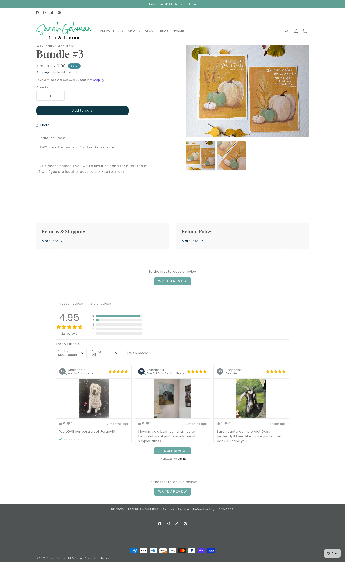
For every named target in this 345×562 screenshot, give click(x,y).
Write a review (172, 281)
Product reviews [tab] (71, 304)
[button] (134, 30)
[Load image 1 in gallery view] (200, 155)
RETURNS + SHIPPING (143, 509)
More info (50, 240)
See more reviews (172, 450)
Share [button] (44, 125)
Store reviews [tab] (101, 304)
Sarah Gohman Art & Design (65, 558)
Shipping (42, 72)
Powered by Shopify (97, 558)
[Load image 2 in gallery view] (231, 155)
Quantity (42, 87)
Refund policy (203, 509)
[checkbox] (139, 353)
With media (138, 353)
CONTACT (226, 509)
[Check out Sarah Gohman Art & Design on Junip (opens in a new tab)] (181, 459)
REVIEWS (117, 509)
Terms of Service (176, 509)
